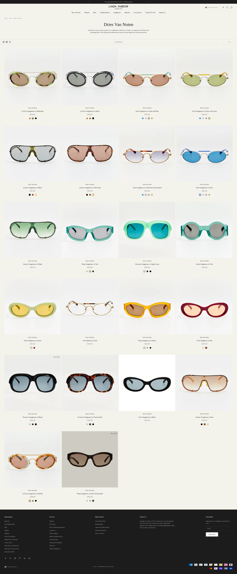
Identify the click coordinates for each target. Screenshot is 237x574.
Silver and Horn (99, 533)
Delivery (52, 521)
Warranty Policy (54, 539)
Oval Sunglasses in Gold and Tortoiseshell (147, 188)
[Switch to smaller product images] (7, 41)
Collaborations (105, 12)
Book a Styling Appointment (57, 527)
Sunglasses (117, 12)
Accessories (138, 12)
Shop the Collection (100, 530)
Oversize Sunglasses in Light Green (147, 264)
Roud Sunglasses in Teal (204, 264)
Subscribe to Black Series (102, 527)
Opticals (127, 12)
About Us (162, 12)
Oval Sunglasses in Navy (204, 188)
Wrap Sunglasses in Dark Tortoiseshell (90, 494)
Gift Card (52, 546)
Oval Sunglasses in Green (32, 341)
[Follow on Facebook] (5, 558)
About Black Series (100, 521)
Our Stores (52, 524)
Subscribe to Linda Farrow (11, 549)
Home (5, 18)
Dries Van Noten (18, 18)
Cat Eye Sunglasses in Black (90, 111)
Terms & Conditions (9, 536)
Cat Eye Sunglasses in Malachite (33, 111)
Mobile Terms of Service (11, 539)
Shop (10, 18)
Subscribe (212, 534)
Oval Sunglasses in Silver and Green (204, 111)
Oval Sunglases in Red (204, 341)
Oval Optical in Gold (90, 341)
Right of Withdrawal (55, 549)
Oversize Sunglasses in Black (32, 417)
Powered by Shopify (109, 566)
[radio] (29, 118)
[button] (56, 357)
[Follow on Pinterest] (20, 558)
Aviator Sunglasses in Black (32, 188)
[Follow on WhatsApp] (29, 558)
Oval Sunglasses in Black (147, 417)
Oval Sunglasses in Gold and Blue (147, 111)
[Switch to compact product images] (10, 41)
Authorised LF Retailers (56, 543)
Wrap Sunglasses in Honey (147, 341)
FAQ (5, 527)
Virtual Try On (150, 12)
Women (86, 12)
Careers (6, 530)
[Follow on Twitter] (10, 558)
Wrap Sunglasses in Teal (90, 264)
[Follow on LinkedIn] (25, 558)
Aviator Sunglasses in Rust (204, 417)
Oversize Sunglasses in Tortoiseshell (90, 417)
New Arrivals (76, 12)
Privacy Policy (8, 543)
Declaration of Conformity (11, 546)
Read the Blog (99, 524)
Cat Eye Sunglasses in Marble (32, 494)
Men (94, 12)
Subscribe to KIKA (9, 552)
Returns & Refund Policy (56, 536)
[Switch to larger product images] (3, 41)
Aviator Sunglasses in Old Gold (90, 188)
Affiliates (6, 533)
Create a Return (54, 533)
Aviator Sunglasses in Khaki (32, 264)
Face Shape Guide (9, 524)
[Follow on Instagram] (15, 558)
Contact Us (52, 530)
